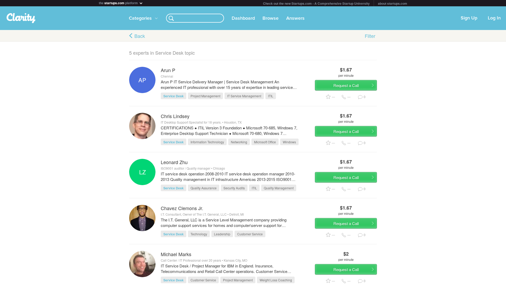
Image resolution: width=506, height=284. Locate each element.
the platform (119, 2)
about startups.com (392, 3)
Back (139, 35)
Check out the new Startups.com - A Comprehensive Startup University (316, 3)
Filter (370, 35)
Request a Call (346, 85)
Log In (494, 18)
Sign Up (469, 18)
